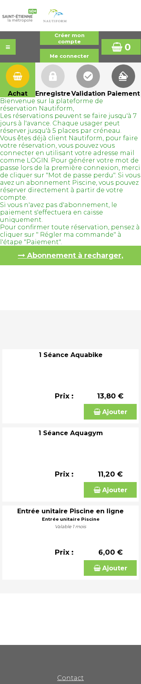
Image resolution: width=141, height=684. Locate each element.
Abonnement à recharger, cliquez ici (75, 258)
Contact (70, 678)
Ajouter (114, 412)
